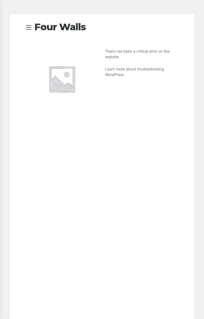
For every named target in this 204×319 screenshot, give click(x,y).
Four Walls (60, 27)
